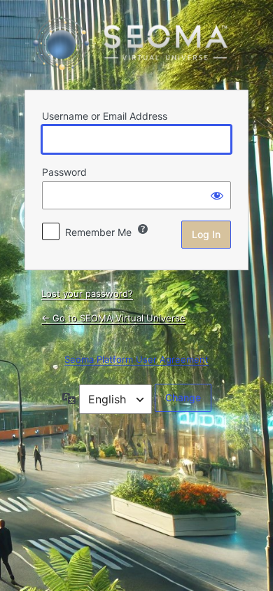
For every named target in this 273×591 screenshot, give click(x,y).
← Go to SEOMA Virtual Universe (113, 318)
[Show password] (217, 195)
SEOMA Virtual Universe (136, 43)
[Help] (142, 229)
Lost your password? (87, 293)
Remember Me (98, 232)
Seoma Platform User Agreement (136, 359)
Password (64, 172)
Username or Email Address (104, 116)
